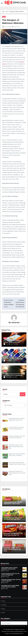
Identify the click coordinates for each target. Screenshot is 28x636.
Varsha (7, 360)
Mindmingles (19, 631)
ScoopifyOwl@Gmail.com (16, 633)
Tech (4, 16)
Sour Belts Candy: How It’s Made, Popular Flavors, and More (12, 549)
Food (3, 612)
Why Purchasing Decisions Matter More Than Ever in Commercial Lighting (13, 375)
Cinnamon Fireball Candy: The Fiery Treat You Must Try (13, 534)
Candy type (7, 499)
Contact (4, 605)
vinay (7, 344)
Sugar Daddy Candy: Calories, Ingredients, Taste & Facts (13, 502)
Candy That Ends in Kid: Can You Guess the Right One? (13, 518)
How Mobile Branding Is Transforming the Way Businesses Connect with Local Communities (13, 358)
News (3, 608)
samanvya (9, 26)
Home (3, 601)
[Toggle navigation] (2, 3)
